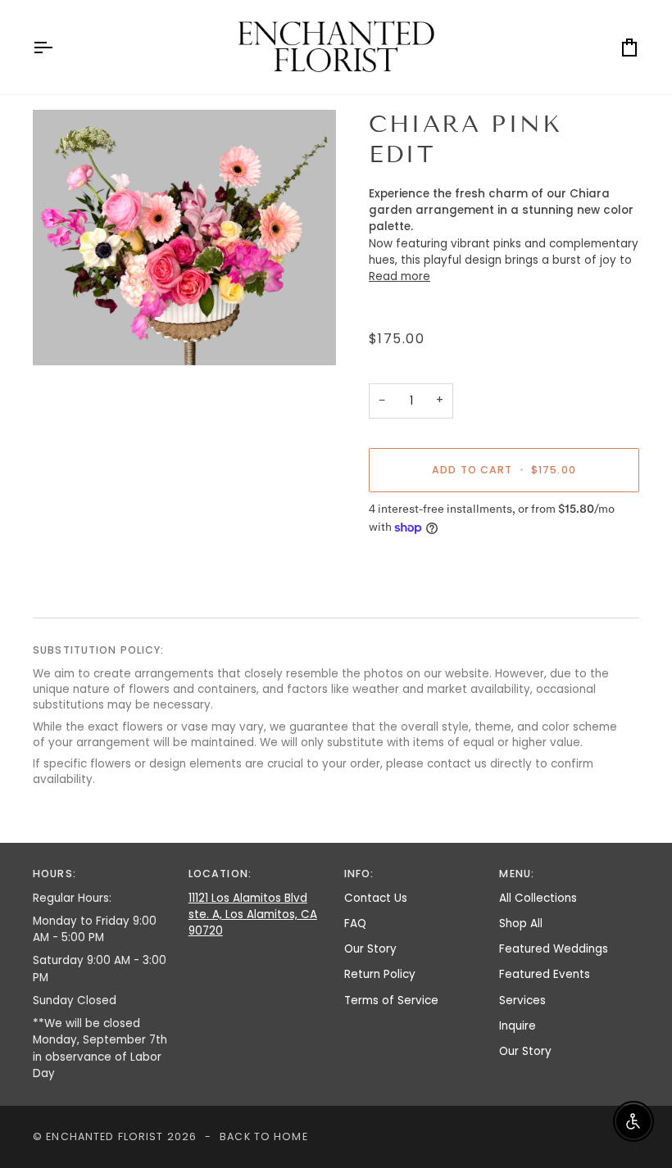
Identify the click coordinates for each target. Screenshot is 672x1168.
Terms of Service (391, 1000)
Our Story (370, 949)
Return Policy (379, 974)
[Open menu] (57, 47)
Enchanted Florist (104, 1136)
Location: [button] (220, 874)
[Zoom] (184, 237)
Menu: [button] (516, 874)
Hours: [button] (54, 874)
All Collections (538, 898)
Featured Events (544, 974)
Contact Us (375, 898)
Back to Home (264, 1136)
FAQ (355, 923)
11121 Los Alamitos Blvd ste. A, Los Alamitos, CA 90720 (252, 914)
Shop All (521, 923)
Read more (399, 276)
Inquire (517, 1026)
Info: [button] (359, 874)
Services (522, 1000)
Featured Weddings (553, 949)
